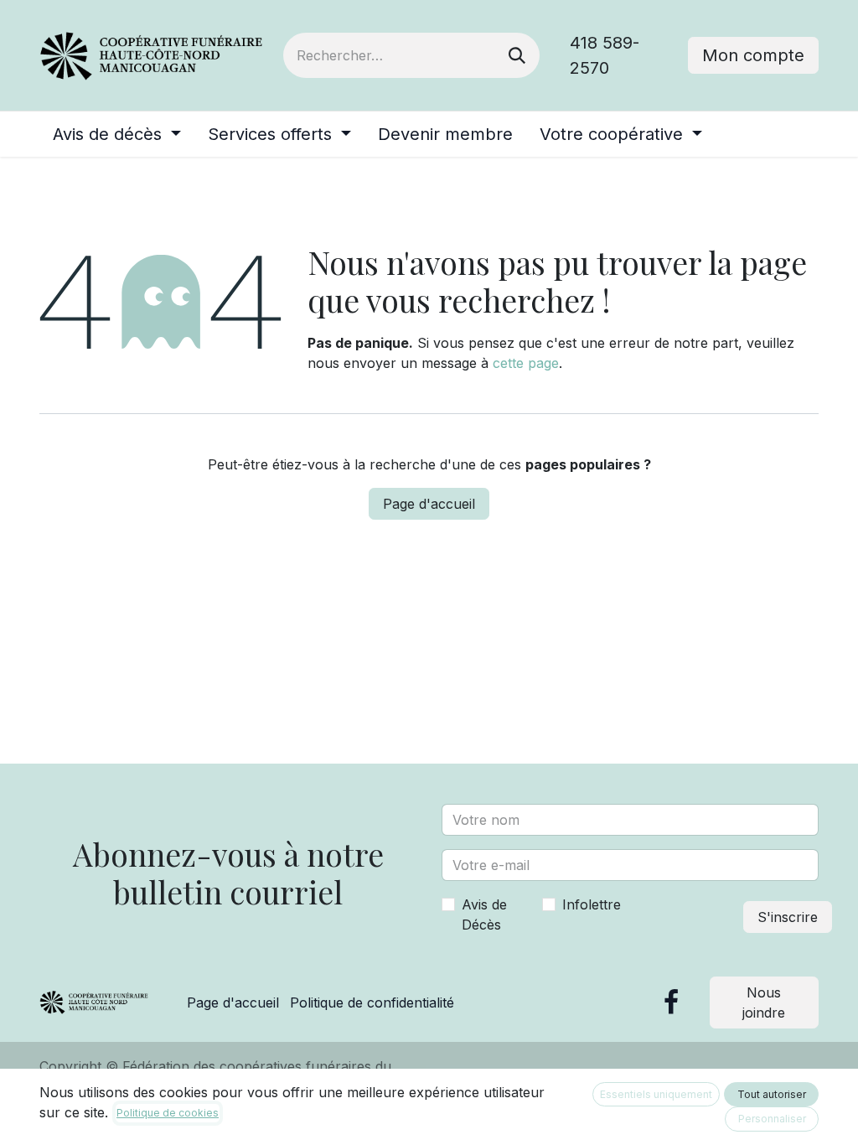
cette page (526, 363)
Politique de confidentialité (372, 1002)
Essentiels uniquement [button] (656, 1094)
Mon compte (753, 55)
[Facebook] (671, 1002)
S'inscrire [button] (787, 917)
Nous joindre (763, 1002)
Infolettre (591, 904)
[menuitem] (116, 134)
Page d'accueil (429, 503)
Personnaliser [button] (772, 1118)
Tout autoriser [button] (771, 1094)
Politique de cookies (167, 1112)
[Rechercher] (517, 55)
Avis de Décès (484, 914)
